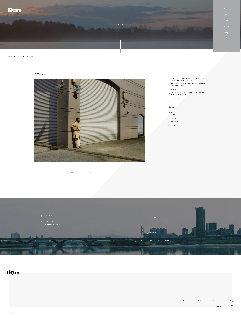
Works (226, 21)
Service (226, 27)
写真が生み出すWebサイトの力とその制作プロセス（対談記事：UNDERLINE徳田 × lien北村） (187, 93)
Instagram (153, 233)
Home (226, 9)
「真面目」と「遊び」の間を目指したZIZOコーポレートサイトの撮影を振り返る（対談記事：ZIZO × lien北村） (188, 79)
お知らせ (172, 125)
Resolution (173, 89)
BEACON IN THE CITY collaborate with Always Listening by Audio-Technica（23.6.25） (187, 84)
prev (72, 173)
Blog (226, 33)
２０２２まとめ (174, 98)
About (226, 15)
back (89, 173)
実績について (174, 118)
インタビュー (174, 115)
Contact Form (151, 217)
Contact (226, 42)
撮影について (174, 122)
